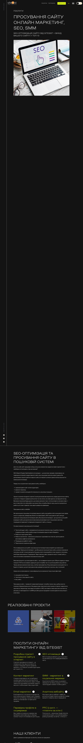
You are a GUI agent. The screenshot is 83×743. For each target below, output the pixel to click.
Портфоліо (51, 3)
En (68, 3)
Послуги (44, 3)
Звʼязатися (61, 3)
